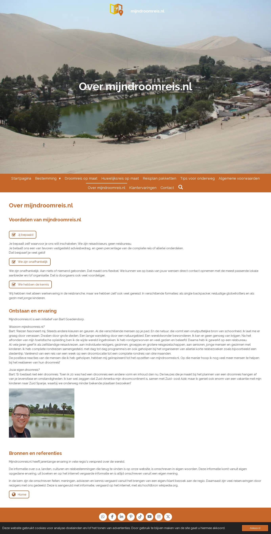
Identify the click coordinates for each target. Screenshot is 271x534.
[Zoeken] (180, 187)
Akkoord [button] (255, 528)
